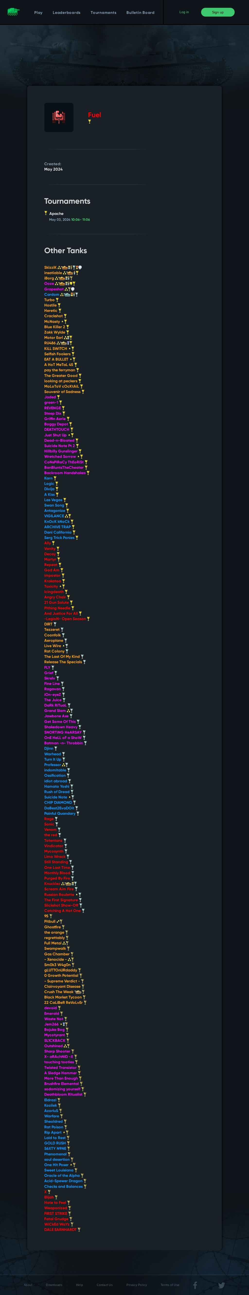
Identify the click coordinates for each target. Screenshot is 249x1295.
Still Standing (56, 862)
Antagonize (55, 511)
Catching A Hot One (63, 911)
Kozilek (51, 1106)
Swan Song (54, 506)
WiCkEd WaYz (57, 1225)
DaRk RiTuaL (56, 706)
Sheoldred (54, 1122)
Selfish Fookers (57, 354)
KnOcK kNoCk (57, 522)
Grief (49, 673)
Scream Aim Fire (59, 889)
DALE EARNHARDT (61, 1230)
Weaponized (56, 1208)
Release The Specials (63, 662)
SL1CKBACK (55, 1041)
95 (46, 916)
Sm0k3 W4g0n (57, 965)
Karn (48, 478)
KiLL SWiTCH (56, 349)
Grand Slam (55, 711)
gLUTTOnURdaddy (61, 970)
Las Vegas (53, 500)
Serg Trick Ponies (59, 538)
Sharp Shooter (57, 1052)
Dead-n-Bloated (59, 441)
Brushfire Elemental (62, 1084)
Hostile (51, 305)
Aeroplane (54, 641)
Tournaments (103, 13)
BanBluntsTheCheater (64, 468)
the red (51, 835)
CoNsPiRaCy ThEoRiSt (64, 462)
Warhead (53, 754)
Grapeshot (54, 289)
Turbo (50, 300)
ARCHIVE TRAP (58, 527)
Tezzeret (52, 630)
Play (38, 13)
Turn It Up (53, 760)
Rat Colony (54, 651)
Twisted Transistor (61, 1068)
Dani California (58, 533)
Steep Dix (53, 414)
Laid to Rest (55, 1138)
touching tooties (59, 1062)
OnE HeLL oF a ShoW (63, 738)
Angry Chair (55, 597)
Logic (49, 484)
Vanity (50, 549)
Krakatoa (53, 581)
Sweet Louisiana (59, 1170)
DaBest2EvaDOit (59, 808)
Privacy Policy (136, 1285)
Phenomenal (56, 1154)
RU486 (50, 343)
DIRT (48, 624)
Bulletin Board (140, 13)
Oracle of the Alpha (62, 1176)
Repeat (51, 565)
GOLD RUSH (55, 1143)
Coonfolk (53, 635)
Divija (49, 489)
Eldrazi (50, 1100)
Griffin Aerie (55, 419)
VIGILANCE (54, 516)
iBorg (49, 278)
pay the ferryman (60, 370)
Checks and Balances (64, 1187)
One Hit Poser (57, 1165)
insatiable (53, 273)
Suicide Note (56, 797)
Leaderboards (66, 13)
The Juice (53, 700)
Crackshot (54, 316)
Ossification (55, 776)
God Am (52, 570)
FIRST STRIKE (56, 1214)
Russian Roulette (59, 895)
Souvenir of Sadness (62, 392)
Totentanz (53, 841)
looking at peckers (61, 381)
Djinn (49, 749)
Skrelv (50, 679)
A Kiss (50, 495)
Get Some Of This (60, 722)
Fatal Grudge (56, 1219)
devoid (51, 1008)
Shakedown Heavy (61, 727)
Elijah (49, 1197)
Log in (184, 12)
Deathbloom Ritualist (63, 1095)
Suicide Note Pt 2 (60, 446)
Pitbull (50, 922)
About (28, 1285)
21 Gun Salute (57, 603)
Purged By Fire (57, 879)
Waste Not (54, 1019)
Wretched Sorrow (60, 457)
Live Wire (53, 646)
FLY (47, 668)
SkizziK (51, 268)
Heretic (51, 311)
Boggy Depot (56, 424)
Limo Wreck (55, 857)
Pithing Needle (57, 608)
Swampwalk (55, 949)
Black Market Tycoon (63, 997)
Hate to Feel (55, 1203)
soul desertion (57, 1160)
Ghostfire (53, 927)
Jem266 (52, 1024)
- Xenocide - (56, 960)
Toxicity (51, 587)
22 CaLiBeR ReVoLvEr (64, 1003)
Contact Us (105, 1285)
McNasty (52, 322)
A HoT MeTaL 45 (59, 365)
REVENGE (53, 408)
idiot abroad (56, 781)
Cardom (52, 295)
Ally (48, 543)
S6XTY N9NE (55, 1149)
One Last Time (57, 868)
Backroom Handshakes (65, 473)
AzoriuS (51, 1111)
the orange (54, 933)
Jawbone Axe (57, 716)
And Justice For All (61, 614)
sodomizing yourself (62, 1089)
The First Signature (61, 900)
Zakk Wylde (55, 333)
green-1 (51, 403)
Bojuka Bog (55, 1030)
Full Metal (53, 943)
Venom (51, 830)
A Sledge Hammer (61, 1073)
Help (79, 1285)
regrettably (55, 938)
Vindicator (54, 846)
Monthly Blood (57, 873)
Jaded (50, 397)
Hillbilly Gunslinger (61, 451)
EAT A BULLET (56, 360)
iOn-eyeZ (53, 695)
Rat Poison (54, 1127)
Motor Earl (54, 338)
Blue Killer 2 (55, 327)
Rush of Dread (57, 792)
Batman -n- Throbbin (64, 743)
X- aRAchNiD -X (59, 1057)
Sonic (49, 824)
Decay (50, 554)
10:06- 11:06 (80, 219)
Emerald (52, 1014)
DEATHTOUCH (57, 430)
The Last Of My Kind (62, 657)
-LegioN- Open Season (65, 619)
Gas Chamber (57, 954)
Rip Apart (53, 1133)
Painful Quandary (60, 814)
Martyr (50, 560)
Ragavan (53, 689)
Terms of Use (170, 1285)
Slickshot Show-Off (61, 906)
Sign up (218, 12)
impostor (53, 576)
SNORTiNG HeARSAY (63, 733)
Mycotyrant (55, 1035)
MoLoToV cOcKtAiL (62, 387)
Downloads (54, 1285)
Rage (49, 819)
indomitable (55, 770)
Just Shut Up (56, 435)
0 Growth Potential (61, 976)
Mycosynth (54, 852)
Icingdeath (54, 592)
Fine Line (52, 684)
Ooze (49, 284)
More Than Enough (61, 1079)
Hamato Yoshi (57, 787)
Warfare (52, 1116)
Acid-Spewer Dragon (63, 1181)
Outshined (54, 1046)
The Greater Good (61, 376)
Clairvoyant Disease (62, 987)
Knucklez (52, 884)
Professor (53, 765)
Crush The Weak (59, 992)
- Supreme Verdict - (62, 981)
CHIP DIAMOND (58, 803)
